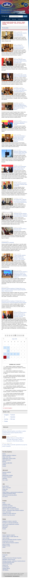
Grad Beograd (5, 566)
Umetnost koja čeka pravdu (8, 515)
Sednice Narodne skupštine (8, 535)
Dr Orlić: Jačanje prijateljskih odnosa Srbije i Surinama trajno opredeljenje (20, 184)
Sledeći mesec (26, 338)
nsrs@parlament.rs (8, 576)
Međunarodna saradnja (7, 475)
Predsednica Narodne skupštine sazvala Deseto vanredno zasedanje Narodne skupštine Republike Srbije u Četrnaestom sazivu (14, 432)
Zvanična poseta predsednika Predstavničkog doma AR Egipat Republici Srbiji (20, 168)
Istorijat (4, 464)
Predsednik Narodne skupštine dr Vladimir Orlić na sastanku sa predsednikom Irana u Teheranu (20, 215)
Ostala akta (5, 489)
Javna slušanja (5, 538)
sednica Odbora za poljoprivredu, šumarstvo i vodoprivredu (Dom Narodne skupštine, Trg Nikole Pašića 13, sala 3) (14, 372)
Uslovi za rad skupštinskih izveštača (10, 524)
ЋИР (9, 19)
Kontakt (4, 466)
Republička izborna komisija (8, 559)
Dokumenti (4, 527)
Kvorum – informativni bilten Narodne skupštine (13, 510)
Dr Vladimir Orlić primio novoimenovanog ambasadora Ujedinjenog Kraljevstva (20, 90)
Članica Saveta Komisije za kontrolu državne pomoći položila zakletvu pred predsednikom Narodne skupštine (19, 138)
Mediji (4, 519)
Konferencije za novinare (8, 541)
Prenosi (4, 533)
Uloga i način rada (6, 457)
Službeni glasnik (6, 568)
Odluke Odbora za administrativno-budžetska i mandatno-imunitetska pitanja (12, 493)
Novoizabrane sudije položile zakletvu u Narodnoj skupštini (20, 75)
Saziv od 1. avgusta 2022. (19, 23)
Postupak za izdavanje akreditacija (10, 522)
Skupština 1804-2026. (7, 463)
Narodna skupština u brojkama (9, 455)
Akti (3, 484)
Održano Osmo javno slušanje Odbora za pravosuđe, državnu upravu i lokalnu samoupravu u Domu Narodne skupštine (15, 439)
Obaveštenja (5, 525)
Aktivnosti (19, 22)
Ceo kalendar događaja (7, 408)
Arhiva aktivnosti (10, 23)
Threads (6, 421)
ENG (6, 19)
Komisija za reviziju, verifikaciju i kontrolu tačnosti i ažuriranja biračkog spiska (13, 561)
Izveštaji (4, 490)
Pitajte (3, 502)
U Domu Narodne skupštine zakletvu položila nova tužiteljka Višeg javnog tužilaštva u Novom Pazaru (20, 257)
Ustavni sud (5, 565)
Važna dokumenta (6, 460)
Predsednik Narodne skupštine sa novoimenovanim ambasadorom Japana (20, 34)
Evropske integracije (7, 476)
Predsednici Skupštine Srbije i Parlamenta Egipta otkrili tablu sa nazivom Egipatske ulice (20, 152)
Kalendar (4, 473)
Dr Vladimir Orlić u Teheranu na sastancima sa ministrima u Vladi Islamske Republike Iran (20, 201)
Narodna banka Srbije (7, 563)
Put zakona (5, 496)
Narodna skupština (7, 452)
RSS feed (12, 419)
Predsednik (4, 24)
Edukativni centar (6, 504)
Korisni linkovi (6, 553)
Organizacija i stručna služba (8, 458)
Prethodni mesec (3, 338)
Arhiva (3, 547)
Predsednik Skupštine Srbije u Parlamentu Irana (20, 229)
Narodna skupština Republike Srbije (9, 22)
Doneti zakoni (5, 486)
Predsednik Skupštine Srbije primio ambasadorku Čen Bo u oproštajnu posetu (20, 61)
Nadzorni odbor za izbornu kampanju (10, 508)
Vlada (3, 556)
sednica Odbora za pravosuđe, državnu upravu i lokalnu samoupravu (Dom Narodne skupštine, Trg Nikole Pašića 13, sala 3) (14, 399)
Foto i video (5, 480)
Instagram (6, 414)
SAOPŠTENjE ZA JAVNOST (8, 242)
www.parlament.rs (16, 576)
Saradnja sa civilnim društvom (9, 513)
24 (4, 357)
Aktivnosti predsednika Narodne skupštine (11, 539)
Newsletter (12, 417)
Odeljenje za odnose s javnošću (9, 521)
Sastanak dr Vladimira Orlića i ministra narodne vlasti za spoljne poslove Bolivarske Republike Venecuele (20, 314)
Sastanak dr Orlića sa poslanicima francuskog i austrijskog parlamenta (19, 47)
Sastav (4, 453)
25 (8, 357)
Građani (4, 500)
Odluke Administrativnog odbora (9, 495)
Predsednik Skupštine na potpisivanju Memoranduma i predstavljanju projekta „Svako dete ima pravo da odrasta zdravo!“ (20, 106)
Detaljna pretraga (21, 19)
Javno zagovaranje (6, 512)
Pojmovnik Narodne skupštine (9, 507)
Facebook (12, 414)
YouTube (6, 419)
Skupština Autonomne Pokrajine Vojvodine (11, 558)
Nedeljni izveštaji (6, 545)
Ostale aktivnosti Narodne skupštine (10, 542)
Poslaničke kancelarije (7, 505)
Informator (4, 478)
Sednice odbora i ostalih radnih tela (10, 536)
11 (8, 350)
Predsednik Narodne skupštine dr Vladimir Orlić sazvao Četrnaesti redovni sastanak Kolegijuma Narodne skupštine (14, 301)
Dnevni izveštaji (6, 544)
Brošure (4, 461)
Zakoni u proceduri (6, 487)
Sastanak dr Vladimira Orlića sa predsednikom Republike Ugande (20, 123)
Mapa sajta (14, 19)
